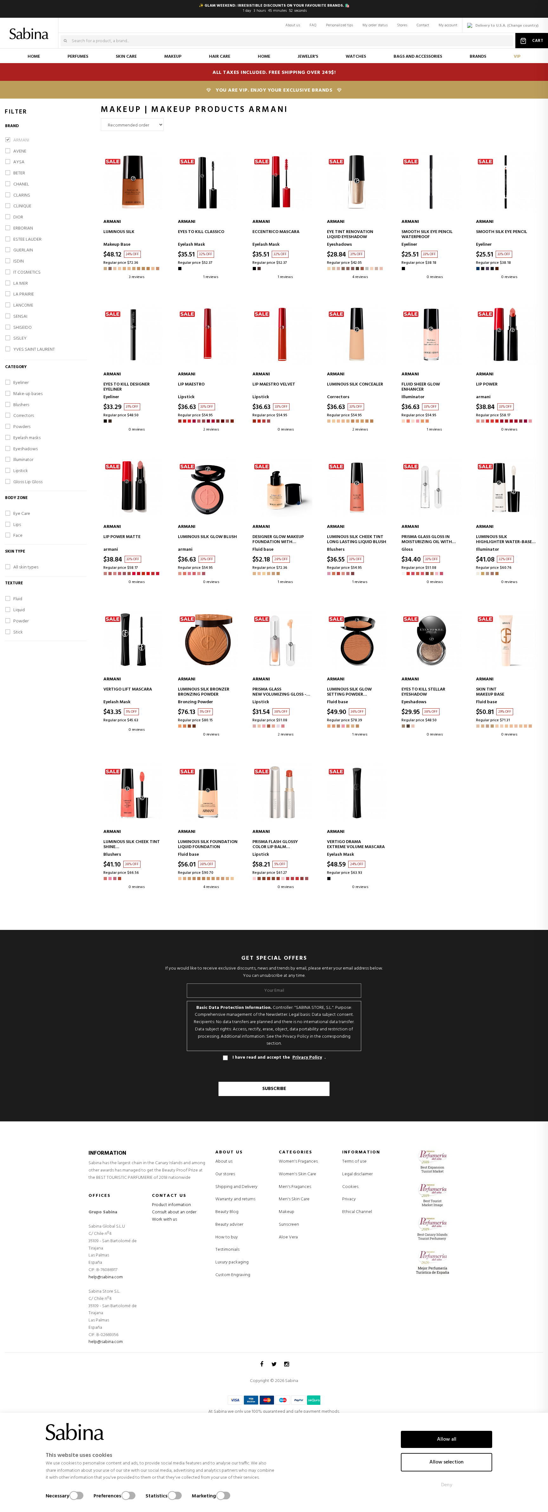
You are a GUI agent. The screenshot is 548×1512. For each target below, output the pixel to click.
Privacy (349, 1199)
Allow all (446, 1439)
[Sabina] (30, 29)
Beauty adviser (229, 1224)
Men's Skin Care (294, 1199)
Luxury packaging (232, 1262)
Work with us (164, 1219)
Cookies (350, 1187)
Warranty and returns (235, 1199)
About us (292, 25)
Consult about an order (174, 1212)
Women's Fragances (298, 1161)
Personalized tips (339, 25)
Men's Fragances (295, 1187)
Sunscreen (289, 1224)
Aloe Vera (288, 1237)
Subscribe (274, 1089)
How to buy (226, 1237)
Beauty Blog (226, 1212)
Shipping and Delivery (236, 1187)
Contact (423, 25)
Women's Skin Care (297, 1174)
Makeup (286, 1212)
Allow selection (446, 1462)
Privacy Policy (307, 1057)
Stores (402, 25)
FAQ (313, 25)
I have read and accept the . (279, 1057)
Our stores (225, 1174)
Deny (446, 1485)
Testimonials (227, 1249)
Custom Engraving (232, 1275)
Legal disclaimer (357, 1174)
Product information (171, 1205)
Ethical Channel (357, 1212)
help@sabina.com (105, 1277)
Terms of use (354, 1161)
